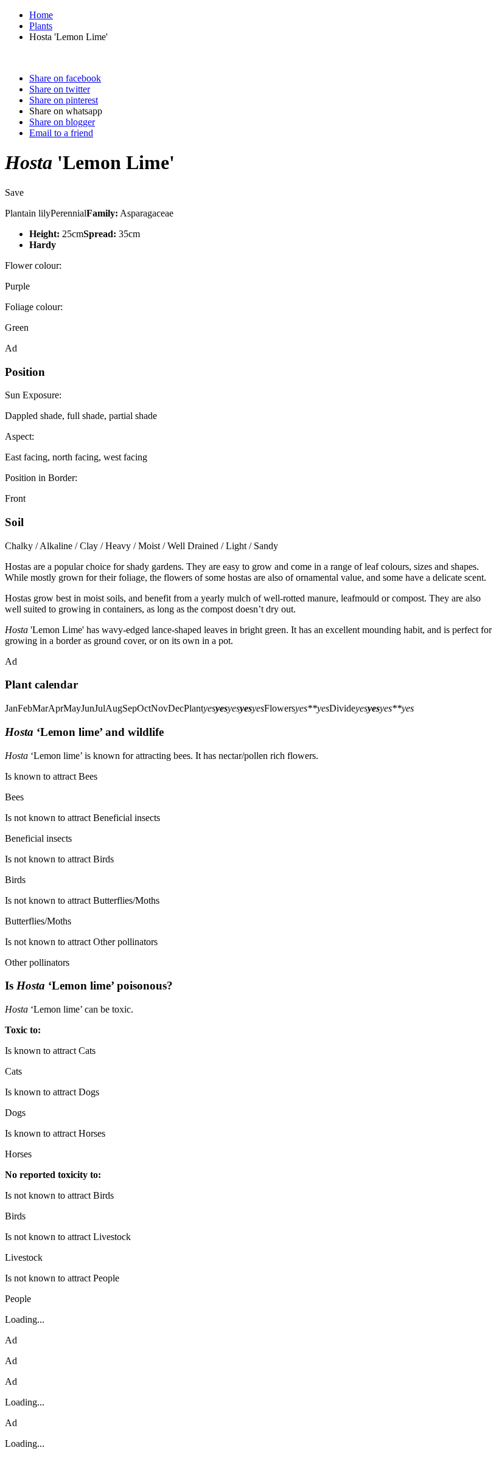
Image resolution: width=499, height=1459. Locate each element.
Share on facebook (65, 78)
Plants (40, 26)
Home (41, 15)
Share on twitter (59, 89)
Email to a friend (61, 133)
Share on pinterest (63, 100)
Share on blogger (62, 122)
